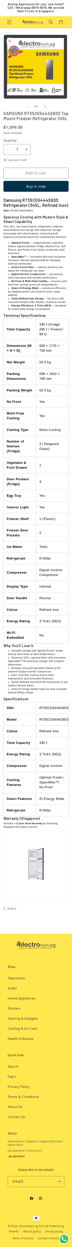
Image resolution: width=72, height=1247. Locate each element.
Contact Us (16, 1117)
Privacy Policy (19, 1086)
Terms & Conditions (23, 1096)
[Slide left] (26, 106)
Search (13, 1066)
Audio (12, 988)
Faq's (12, 1076)
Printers (14, 1008)
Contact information (51, 1238)
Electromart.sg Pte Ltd (33, 1226)
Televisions (16, 978)
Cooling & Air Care (22, 1028)
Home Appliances (22, 998)
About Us (15, 1106)
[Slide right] (45, 106)
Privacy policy (54, 1231)
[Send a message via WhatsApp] (64, 1239)
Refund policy (32, 1231)
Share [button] (12, 908)
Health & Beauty (21, 1038)
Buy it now (36, 186)
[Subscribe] (59, 1181)
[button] (9, 22)
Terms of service (22, 1238)
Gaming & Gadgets (23, 1018)
